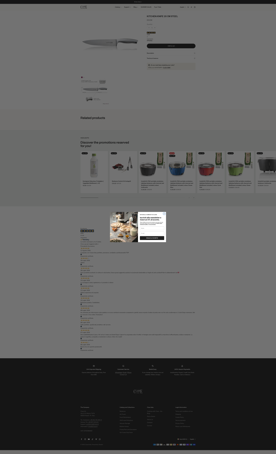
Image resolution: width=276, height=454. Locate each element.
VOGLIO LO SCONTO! (152, 238)
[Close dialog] (164, 213)
